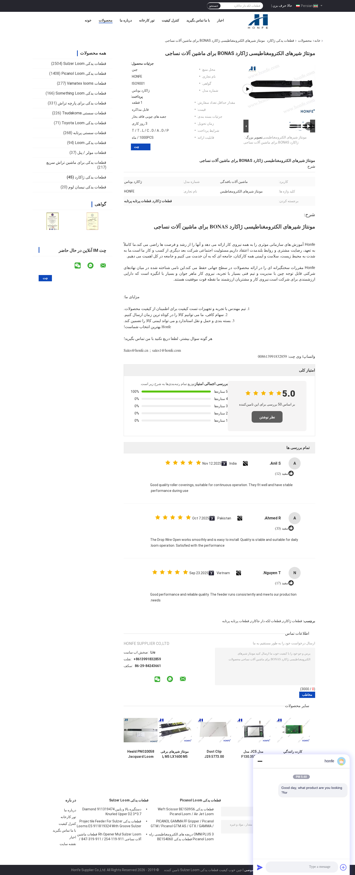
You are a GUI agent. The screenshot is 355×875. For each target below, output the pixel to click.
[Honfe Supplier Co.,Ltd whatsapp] (93, 265)
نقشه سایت (68, 844)
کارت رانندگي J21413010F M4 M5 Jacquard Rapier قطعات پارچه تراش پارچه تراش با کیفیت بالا (292, 754)
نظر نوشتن (267, 417)
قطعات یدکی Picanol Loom (83, 73)
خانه (317, 40)
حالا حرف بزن (282, 5)
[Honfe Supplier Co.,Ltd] (258, 21)
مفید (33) (281, 528)
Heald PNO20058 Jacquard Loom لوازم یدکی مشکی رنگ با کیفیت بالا (140, 754)
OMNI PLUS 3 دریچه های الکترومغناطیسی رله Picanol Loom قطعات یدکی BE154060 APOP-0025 (181, 837)
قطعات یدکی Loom (90, 142)
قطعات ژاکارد (292, 621)
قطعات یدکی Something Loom (81, 93)
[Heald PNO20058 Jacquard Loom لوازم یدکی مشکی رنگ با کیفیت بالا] (141, 730)
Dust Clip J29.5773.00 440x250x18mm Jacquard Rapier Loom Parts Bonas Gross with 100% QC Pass (214, 754)
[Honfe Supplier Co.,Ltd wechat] (81, 265)
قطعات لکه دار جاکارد (266, 621)
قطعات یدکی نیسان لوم (87, 187)
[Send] (260, 867)
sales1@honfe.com (166, 350)
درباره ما (126, 20)
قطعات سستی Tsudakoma (84, 113)
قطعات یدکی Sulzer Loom (84, 63)
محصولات (106, 20)
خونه (88, 20)
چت (136, 147)
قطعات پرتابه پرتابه (235, 621)
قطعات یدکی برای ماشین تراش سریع (76, 162)
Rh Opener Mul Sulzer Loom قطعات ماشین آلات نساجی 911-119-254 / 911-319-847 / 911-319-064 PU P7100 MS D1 (109, 837)
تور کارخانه (147, 20)
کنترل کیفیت (170, 20)
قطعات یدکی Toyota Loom (84, 123)
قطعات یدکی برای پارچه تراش (82, 103)
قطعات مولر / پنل (91, 152)
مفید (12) (281, 473)
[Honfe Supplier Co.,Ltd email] (106, 265)
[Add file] (343, 867)
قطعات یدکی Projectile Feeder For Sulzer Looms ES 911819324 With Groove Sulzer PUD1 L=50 (109, 824)
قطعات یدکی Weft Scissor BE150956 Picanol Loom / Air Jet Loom (186, 811)
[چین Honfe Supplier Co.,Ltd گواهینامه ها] (52, 221)
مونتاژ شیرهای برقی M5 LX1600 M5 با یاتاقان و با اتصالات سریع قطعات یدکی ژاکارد (175, 754)
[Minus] (260, 761)
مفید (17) (281, 583)
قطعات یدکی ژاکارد (280, 40)
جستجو (213, 5)
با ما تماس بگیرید (198, 20)
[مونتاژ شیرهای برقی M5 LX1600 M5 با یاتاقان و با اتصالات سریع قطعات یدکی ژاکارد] (175, 730)
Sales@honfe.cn (136, 350)
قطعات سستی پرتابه (89, 133)
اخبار (220, 20)
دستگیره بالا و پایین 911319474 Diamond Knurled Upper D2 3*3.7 (111, 811)
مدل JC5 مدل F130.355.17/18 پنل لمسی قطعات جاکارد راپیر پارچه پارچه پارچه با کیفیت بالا (253, 754)
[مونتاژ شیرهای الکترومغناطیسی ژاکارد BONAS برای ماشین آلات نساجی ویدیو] (281, 89)
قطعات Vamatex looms (86, 83)
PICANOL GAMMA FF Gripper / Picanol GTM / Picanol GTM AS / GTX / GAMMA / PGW (182, 824)
